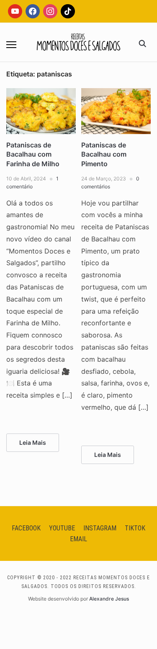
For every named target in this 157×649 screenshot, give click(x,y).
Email (78, 539)
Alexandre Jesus (109, 599)
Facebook (26, 528)
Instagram (99, 528)
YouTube (62, 528)
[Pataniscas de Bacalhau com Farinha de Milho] (41, 93)
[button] (11, 45)
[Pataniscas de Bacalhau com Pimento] (116, 93)
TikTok (135, 528)
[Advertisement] (78, 110)
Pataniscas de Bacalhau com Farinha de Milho (32, 154)
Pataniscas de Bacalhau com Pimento (103, 154)
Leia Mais (32, 442)
